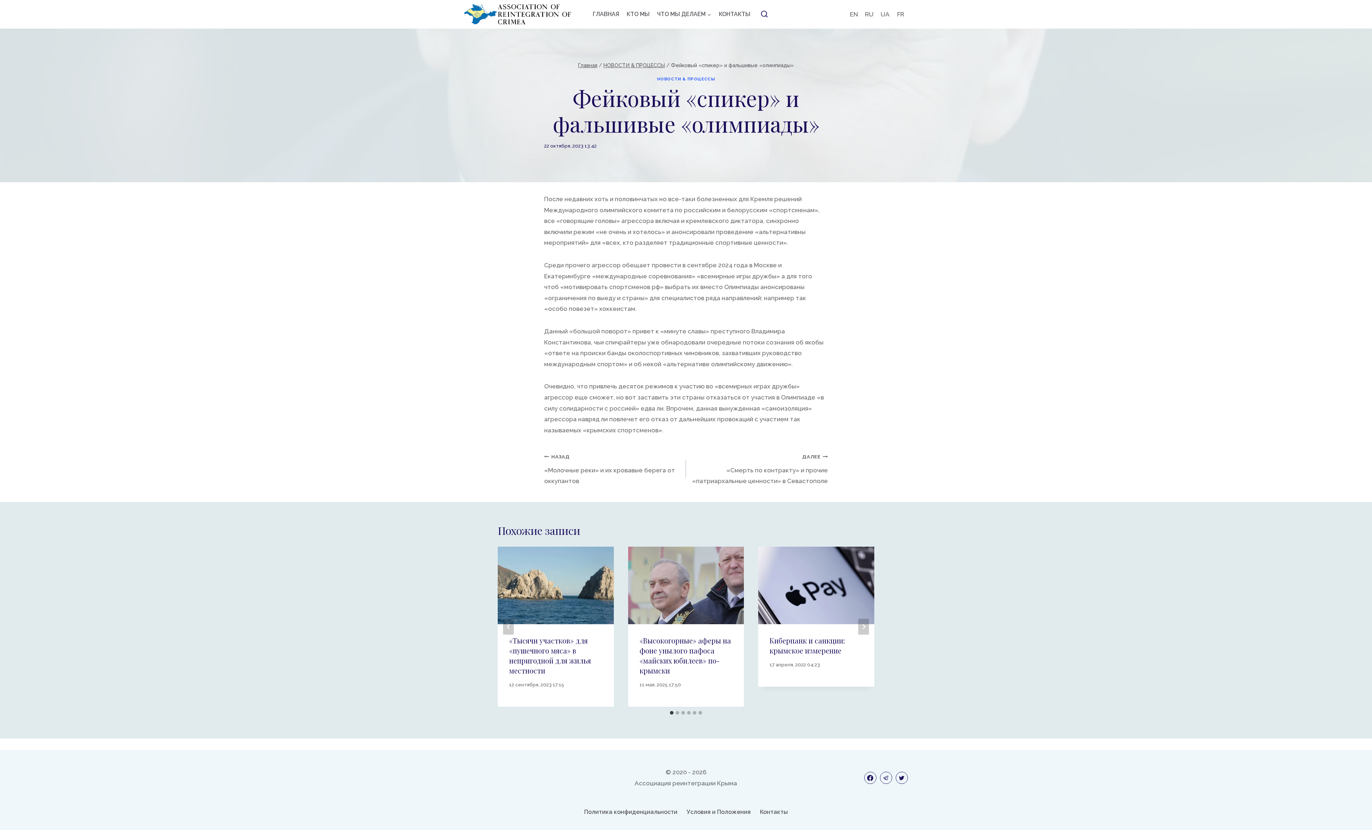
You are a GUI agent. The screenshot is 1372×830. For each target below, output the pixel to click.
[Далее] (863, 626)
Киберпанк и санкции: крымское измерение (807, 645)
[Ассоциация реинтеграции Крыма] (517, 14)
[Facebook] (870, 778)
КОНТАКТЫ (734, 14)
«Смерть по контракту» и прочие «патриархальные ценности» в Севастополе (760, 469)
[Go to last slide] (508, 626)
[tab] (671, 713)
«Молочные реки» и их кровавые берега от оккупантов (609, 469)
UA (885, 14)
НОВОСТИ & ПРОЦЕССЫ (686, 78)
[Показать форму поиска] (764, 14)
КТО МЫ (638, 14)
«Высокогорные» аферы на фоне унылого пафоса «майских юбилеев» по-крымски (685, 655)
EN (854, 14)
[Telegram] (886, 778)
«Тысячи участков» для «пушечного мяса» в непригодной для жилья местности (550, 655)
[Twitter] (902, 778)
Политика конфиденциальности (630, 812)
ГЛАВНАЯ (606, 14)
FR (900, 14)
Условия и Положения (719, 812)
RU (869, 14)
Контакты (774, 812)
